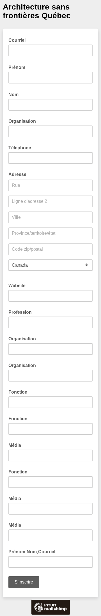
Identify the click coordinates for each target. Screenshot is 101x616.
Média (14, 445)
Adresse (17, 174)
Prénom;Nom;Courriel (31, 551)
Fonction (17, 392)
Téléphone (19, 147)
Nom (15, 94)
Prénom (18, 67)
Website (17, 285)
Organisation (22, 121)
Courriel (18, 40)
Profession (20, 312)
